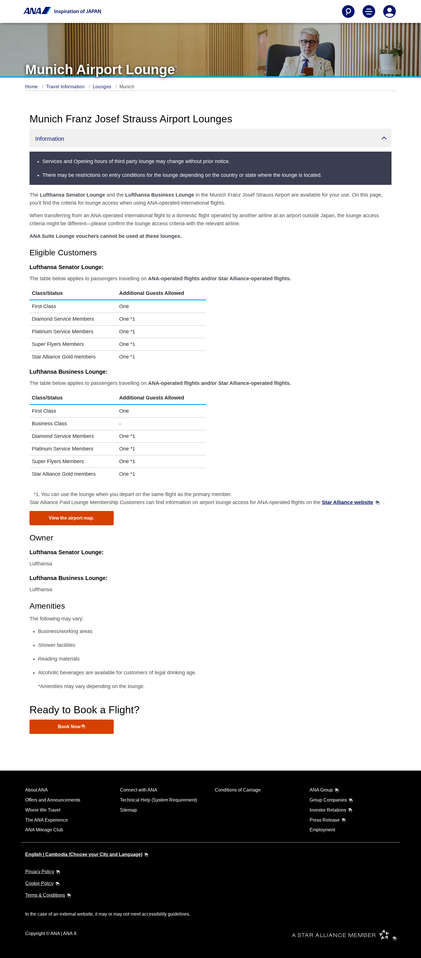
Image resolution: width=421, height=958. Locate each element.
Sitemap (128, 810)
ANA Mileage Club (44, 829)
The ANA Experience (46, 820)
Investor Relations (328, 810)
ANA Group (321, 789)
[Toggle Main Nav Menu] (369, 11)
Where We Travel (42, 810)
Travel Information (66, 86)
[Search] (348, 11)
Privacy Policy (39, 871)
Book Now (70, 726)
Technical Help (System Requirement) (158, 800)
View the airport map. (71, 518)
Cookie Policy (39, 883)
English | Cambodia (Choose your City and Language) (83, 854)
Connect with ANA (138, 789)
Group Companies (328, 800)
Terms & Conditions (45, 895)
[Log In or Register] (389, 11)
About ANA (36, 789)
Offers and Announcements (52, 800)
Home (32, 86)
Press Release (325, 820)
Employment (322, 829)
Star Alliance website (347, 502)
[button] (210, 138)
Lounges (103, 86)
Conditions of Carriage (238, 789)
